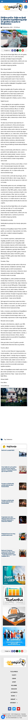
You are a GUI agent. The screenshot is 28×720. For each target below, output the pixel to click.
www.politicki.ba (5, 385)
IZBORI (14, 678)
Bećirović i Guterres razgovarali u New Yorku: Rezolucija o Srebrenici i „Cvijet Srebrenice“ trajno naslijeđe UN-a (8, 553)
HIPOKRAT (13, 702)
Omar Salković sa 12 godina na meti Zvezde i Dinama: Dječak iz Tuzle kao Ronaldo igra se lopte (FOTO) (9, 469)
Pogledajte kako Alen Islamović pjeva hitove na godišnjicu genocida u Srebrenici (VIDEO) (8, 519)
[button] (2, 1)
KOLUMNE (14, 685)
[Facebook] (24, 1)
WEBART (13, 699)
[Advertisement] (14, 422)
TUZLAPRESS (14, 671)
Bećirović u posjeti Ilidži (7, 450)
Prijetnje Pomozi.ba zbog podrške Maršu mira (8, 534)
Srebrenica (9, 439)
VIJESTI (14, 675)
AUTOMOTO (14, 692)
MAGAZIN (14, 689)
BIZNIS (13, 696)
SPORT (14, 682)
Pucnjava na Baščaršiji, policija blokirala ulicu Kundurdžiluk (7, 485)
